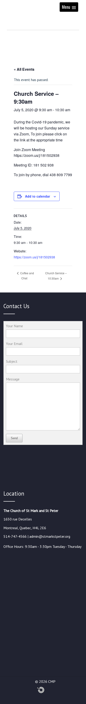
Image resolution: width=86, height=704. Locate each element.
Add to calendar (37, 196)
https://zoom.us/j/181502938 (34, 257)
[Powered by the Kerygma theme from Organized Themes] (40, 692)
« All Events (24, 69)
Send (14, 438)
